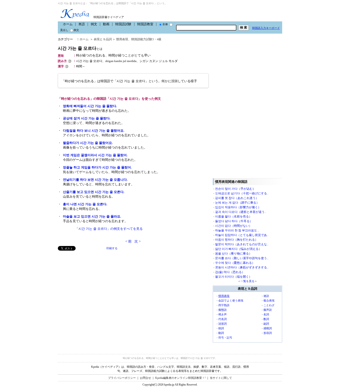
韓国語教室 (145, 24)
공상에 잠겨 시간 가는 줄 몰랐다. (87, 118)
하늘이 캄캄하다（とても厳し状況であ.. (241, 235)
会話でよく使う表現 (230, 300)
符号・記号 (225, 337)
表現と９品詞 (103, 39)
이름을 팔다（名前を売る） (233, 216)
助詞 (221, 328)
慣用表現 (122, 39)
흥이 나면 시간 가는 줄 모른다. (85, 204)
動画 (106, 24)
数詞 (266, 319)
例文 (94, 24)
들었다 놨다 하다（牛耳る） (234, 221)
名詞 (266, 314)
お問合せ (145, 378)
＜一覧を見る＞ (247, 281)
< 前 (128, 241)
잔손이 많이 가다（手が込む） (235, 188)
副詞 (266, 323)
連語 (266, 296)
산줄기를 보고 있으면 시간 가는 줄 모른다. (93, 192)
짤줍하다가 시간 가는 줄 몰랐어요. (88, 143)
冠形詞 (222, 323)
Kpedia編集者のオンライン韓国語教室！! (180, 378)
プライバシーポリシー (122, 378)
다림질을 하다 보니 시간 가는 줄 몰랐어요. (93, 130)
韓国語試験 (123, 24)
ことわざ (269, 305)
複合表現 (269, 300)
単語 (81, 24)
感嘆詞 (267, 328)
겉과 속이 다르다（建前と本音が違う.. (240, 212)
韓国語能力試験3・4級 (146, 39)
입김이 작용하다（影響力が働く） (238, 207)
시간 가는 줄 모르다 (80, 48)
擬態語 (222, 309)
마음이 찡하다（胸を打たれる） (236, 239)
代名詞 (222, 319)
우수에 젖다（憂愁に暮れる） (235, 263)
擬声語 (267, 309)
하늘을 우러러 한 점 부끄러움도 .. (237, 230)
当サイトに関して (221, 378)
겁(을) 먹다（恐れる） (230, 272)
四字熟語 (223, 305)
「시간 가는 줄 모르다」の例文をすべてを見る (109, 228)
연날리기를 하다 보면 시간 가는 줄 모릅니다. (95, 179)
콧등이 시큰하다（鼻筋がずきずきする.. (241, 267)
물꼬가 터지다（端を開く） (233, 276)
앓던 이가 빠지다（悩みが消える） (238, 249)
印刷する (111, 248)
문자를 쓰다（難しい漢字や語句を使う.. (241, 258)
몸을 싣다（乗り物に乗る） (233, 253)
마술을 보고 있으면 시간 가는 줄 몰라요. (92, 216)
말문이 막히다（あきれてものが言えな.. (241, 244)
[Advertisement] (92, 283)
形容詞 (267, 333)
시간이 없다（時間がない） (233, 225)
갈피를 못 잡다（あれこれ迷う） (237, 198)
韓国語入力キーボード (266, 28)
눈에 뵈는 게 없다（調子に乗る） (237, 202)
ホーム (68, 24)
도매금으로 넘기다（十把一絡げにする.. (241, 193)
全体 (165, 24)
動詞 (221, 333)
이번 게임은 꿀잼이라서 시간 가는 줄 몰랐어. (95, 155)
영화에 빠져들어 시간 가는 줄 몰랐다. (90, 106)
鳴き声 (222, 314)
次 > (137, 241)
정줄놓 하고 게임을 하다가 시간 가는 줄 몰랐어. (97, 167)
